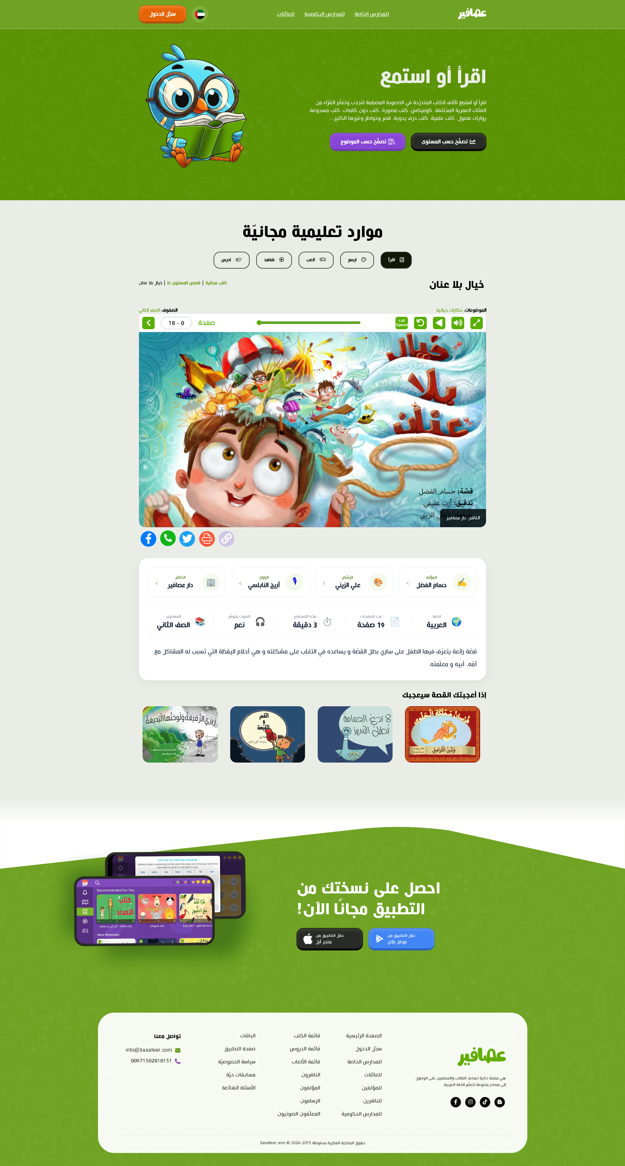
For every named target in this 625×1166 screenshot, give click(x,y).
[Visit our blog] (499, 1102)
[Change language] (200, 14)
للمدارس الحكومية (324, 14)
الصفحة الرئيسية (364, 1036)
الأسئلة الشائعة (239, 1088)
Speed (402, 323)
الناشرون (310, 1075)
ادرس (226, 259)
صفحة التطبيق (240, 1049)
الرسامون (310, 1101)
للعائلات (286, 14)
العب (310, 259)
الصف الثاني (149, 310)
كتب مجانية (216, 283)
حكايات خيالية (449, 310)
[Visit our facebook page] (455, 1102)
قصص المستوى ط (184, 283)
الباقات (248, 1036)
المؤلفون (310, 1088)
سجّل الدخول (162, 14)
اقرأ (391, 259)
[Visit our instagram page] (470, 1102)
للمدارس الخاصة (371, 14)
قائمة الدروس (305, 1049)
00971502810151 (151, 1061)
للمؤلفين (372, 1088)
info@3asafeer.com (149, 1050)
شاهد (269, 259)
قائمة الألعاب (306, 1062)
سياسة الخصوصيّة (237, 1062)
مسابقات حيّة (241, 1075)
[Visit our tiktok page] (485, 1102)
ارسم (352, 259)
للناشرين (372, 1101)
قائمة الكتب (307, 1036)
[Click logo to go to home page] (472, 14)
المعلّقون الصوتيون (298, 1114)
